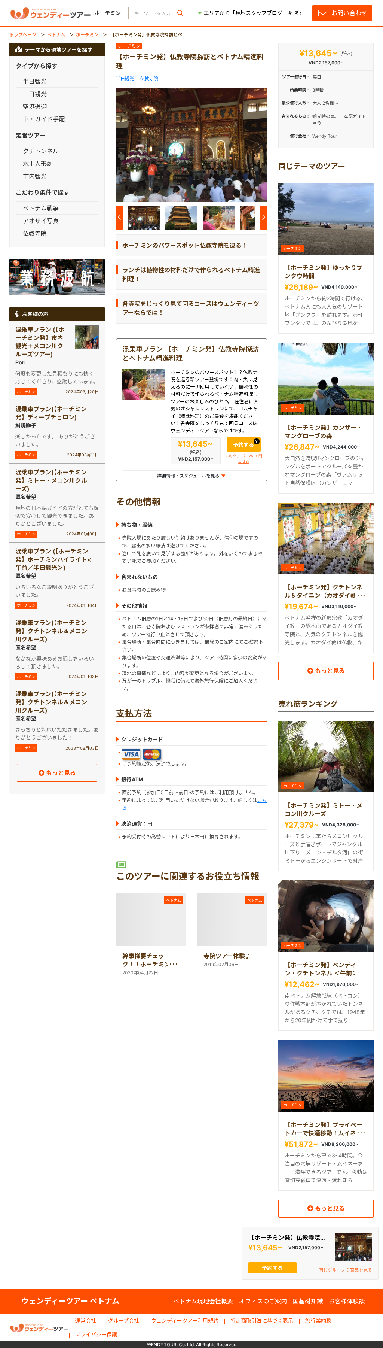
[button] (258, 146)
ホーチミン (87, 34)
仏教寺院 (149, 78)
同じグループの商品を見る (345, 1270)
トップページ (22, 34)
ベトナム (56, 34)
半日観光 (125, 78)
